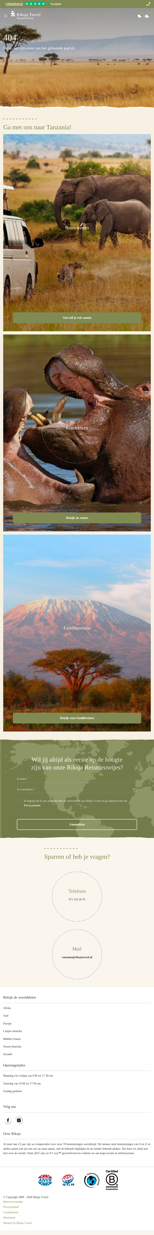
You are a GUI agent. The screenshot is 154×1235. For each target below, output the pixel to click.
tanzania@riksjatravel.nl (77, 957)
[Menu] (5, 16)
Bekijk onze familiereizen (77, 718)
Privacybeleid (44, 805)
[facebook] (8, 1121)
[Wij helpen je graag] (148, 4)
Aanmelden (77, 825)
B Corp (126, 1153)
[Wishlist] (139, 16)
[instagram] (19, 1121)
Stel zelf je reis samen (77, 318)
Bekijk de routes (77, 518)
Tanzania (9, 24)
